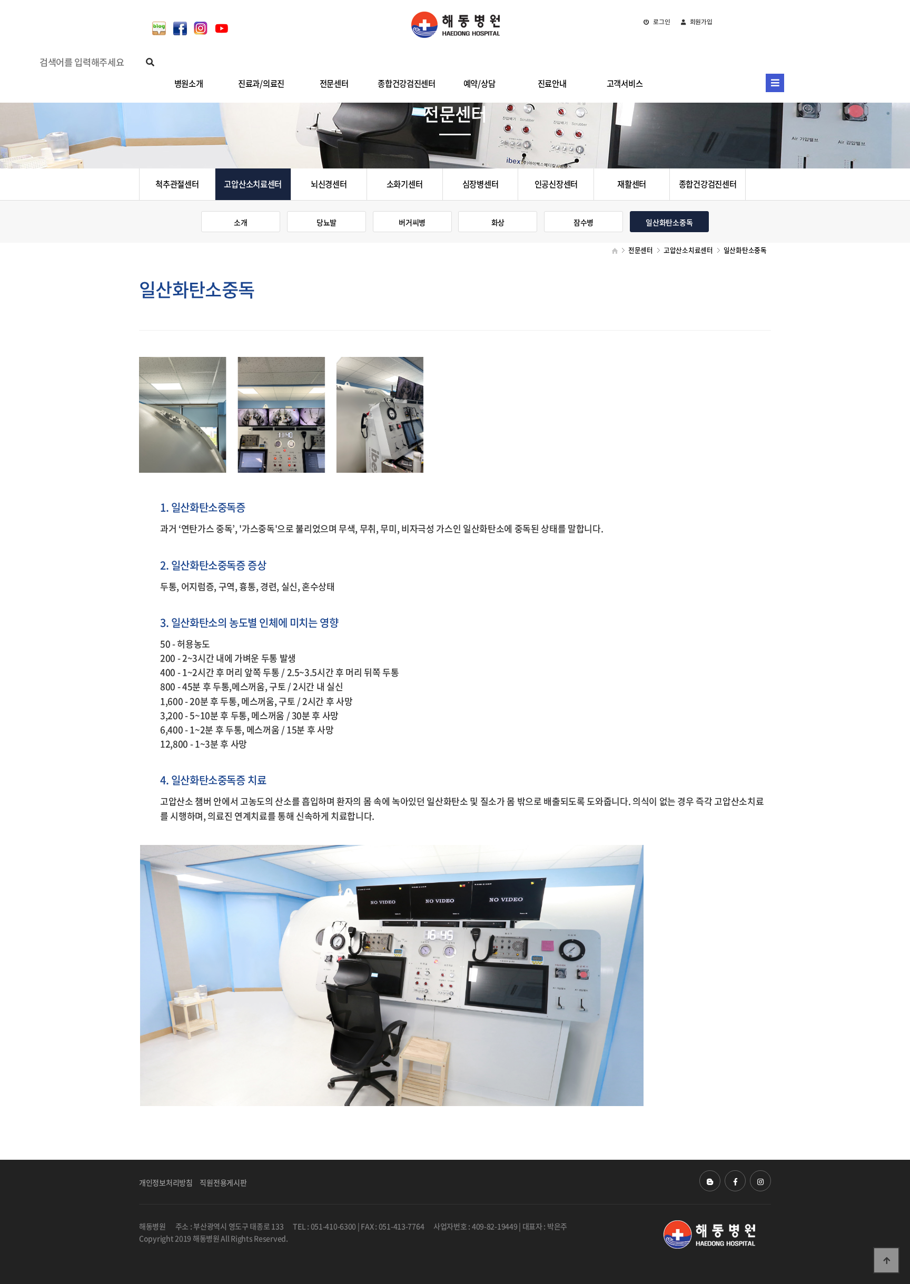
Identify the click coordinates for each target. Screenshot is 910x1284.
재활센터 (631, 184)
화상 (498, 222)
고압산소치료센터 (253, 184)
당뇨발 (326, 222)
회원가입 (700, 21)
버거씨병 (412, 222)
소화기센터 (405, 184)
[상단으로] (886, 1260)
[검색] (150, 62)
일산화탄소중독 (669, 222)
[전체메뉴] (775, 83)
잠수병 (583, 222)
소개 (240, 222)
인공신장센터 (556, 184)
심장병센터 (480, 184)
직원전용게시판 (223, 1182)
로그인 (660, 21)
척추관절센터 (177, 184)
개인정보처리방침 (166, 1182)
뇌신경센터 (329, 184)
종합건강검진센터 (708, 184)
